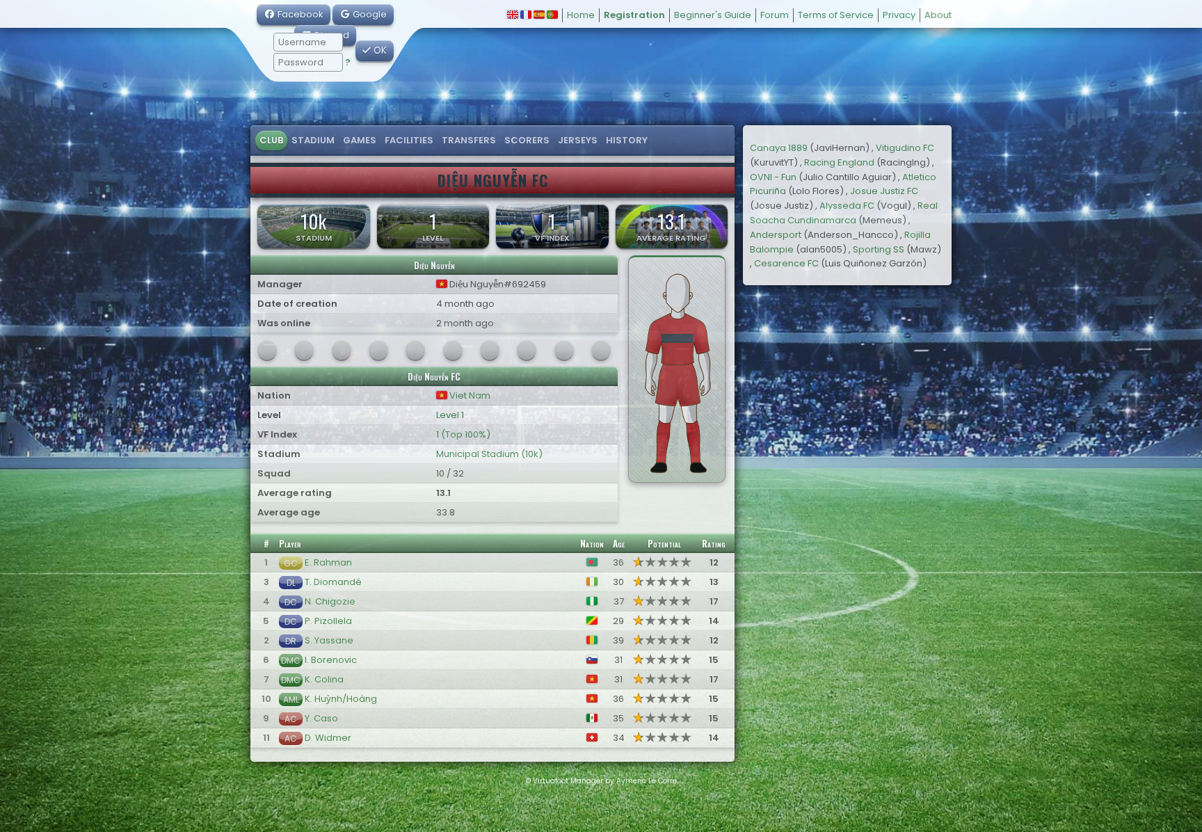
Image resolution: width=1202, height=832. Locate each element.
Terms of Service (836, 15)
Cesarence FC (786, 263)
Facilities (409, 140)
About (938, 15)
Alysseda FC (846, 205)
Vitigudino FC (905, 147)
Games (359, 140)
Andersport (775, 234)
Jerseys (578, 140)
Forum (774, 15)
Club (271, 140)
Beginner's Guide (712, 15)
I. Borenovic (331, 659)
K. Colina (324, 679)
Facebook (299, 14)
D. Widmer (328, 737)
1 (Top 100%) (463, 434)
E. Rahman (328, 562)
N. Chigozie (330, 601)
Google (369, 14)
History (627, 140)
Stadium (313, 140)
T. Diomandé (333, 582)
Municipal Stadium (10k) (489, 454)
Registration (634, 15)
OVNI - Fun (773, 177)
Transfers (469, 140)
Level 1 (450, 415)
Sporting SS (878, 249)
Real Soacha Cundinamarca (844, 213)
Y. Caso (321, 718)
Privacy (899, 15)
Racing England (839, 162)
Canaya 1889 (779, 147)
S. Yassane (329, 640)
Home (581, 15)
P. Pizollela (328, 620)
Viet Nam (468, 395)
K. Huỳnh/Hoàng (341, 698)
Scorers (527, 140)
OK (379, 50)
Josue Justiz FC (884, 191)
